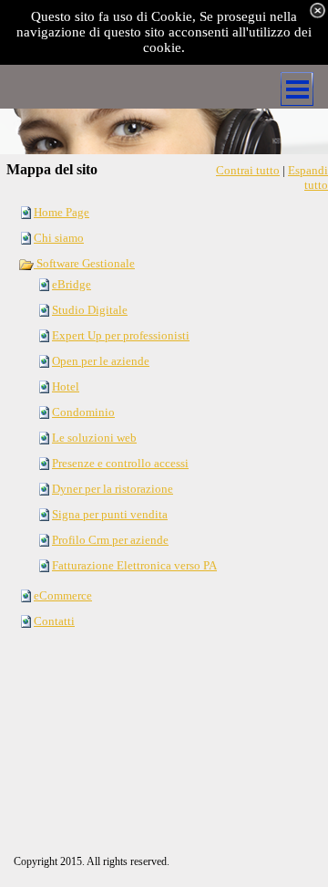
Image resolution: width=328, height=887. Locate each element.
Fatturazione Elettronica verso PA (134, 565)
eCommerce (63, 595)
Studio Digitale (90, 310)
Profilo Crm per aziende (110, 540)
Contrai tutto (248, 170)
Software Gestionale (84, 263)
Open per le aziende (100, 361)
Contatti (54, 621)
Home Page (61, 212)
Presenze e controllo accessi (120, 463)
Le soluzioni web (94, 437)
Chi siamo (59, 238)
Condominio (83, 412)
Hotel (65, 386)
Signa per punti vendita (110, 514)
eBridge (71, 284)
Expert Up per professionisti (121, 335)
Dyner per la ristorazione (112, 489)
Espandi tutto (308, 177)
